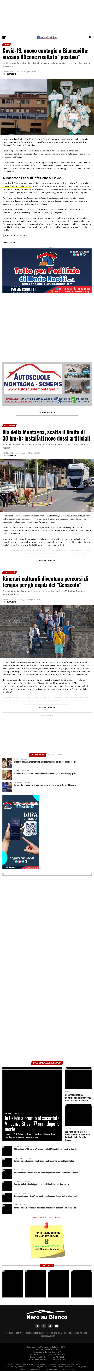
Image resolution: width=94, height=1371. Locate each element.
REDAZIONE (11, 74)
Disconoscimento (48, 1336)
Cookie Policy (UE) (81, 1333)
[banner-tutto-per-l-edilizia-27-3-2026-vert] (20, 868)
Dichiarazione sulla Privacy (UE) (59, 1333)
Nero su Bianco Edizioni (35, 1333)
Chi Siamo (9, 1333)
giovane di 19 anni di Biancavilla (16, 186)
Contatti (19, 1333)
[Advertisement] (47, 17)
